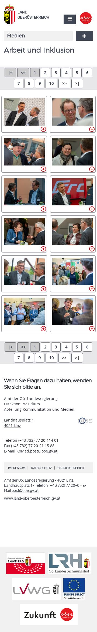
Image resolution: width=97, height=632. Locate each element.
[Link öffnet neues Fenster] (86, 14)
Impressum (16, 468)
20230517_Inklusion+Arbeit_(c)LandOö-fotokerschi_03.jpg (72, 114)
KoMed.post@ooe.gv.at (36, 451)
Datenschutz (41, 468)
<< (23, 72)
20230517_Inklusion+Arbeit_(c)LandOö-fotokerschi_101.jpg (24, 313)
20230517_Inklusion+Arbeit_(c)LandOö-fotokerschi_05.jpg (72, 154)
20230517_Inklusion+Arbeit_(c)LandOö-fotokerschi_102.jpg (72, 313)
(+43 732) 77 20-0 (63, 486)
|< (10, 72)
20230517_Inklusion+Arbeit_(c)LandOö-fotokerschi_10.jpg (24, 273)
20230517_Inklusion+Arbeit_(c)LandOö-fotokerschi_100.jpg (72, 273)
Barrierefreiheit (71, 468)
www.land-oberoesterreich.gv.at (32, 498)
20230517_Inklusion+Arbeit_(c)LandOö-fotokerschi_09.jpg (72, 234)
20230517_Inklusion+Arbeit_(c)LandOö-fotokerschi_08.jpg (24, 234)
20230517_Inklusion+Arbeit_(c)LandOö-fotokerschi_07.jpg (72, 194)
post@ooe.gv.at (25, 491)
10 (51, 83)
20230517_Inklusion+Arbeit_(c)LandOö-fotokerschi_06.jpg (24, 194)
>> (64, 83)
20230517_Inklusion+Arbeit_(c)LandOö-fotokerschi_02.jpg (24, 114)
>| (77, 83)
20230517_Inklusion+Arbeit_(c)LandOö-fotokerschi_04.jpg (24, 154)
